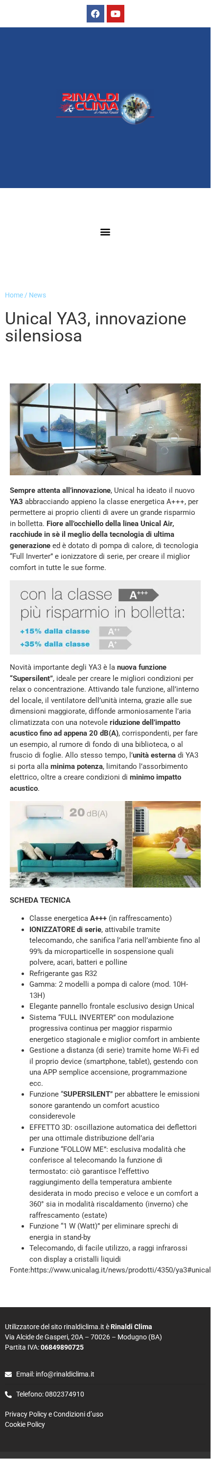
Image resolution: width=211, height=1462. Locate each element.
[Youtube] (115, 13)
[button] (105, 232)
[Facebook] (95, 13)
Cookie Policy (25, 1424)
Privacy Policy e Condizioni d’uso (55, 1414)
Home (14, 295)
